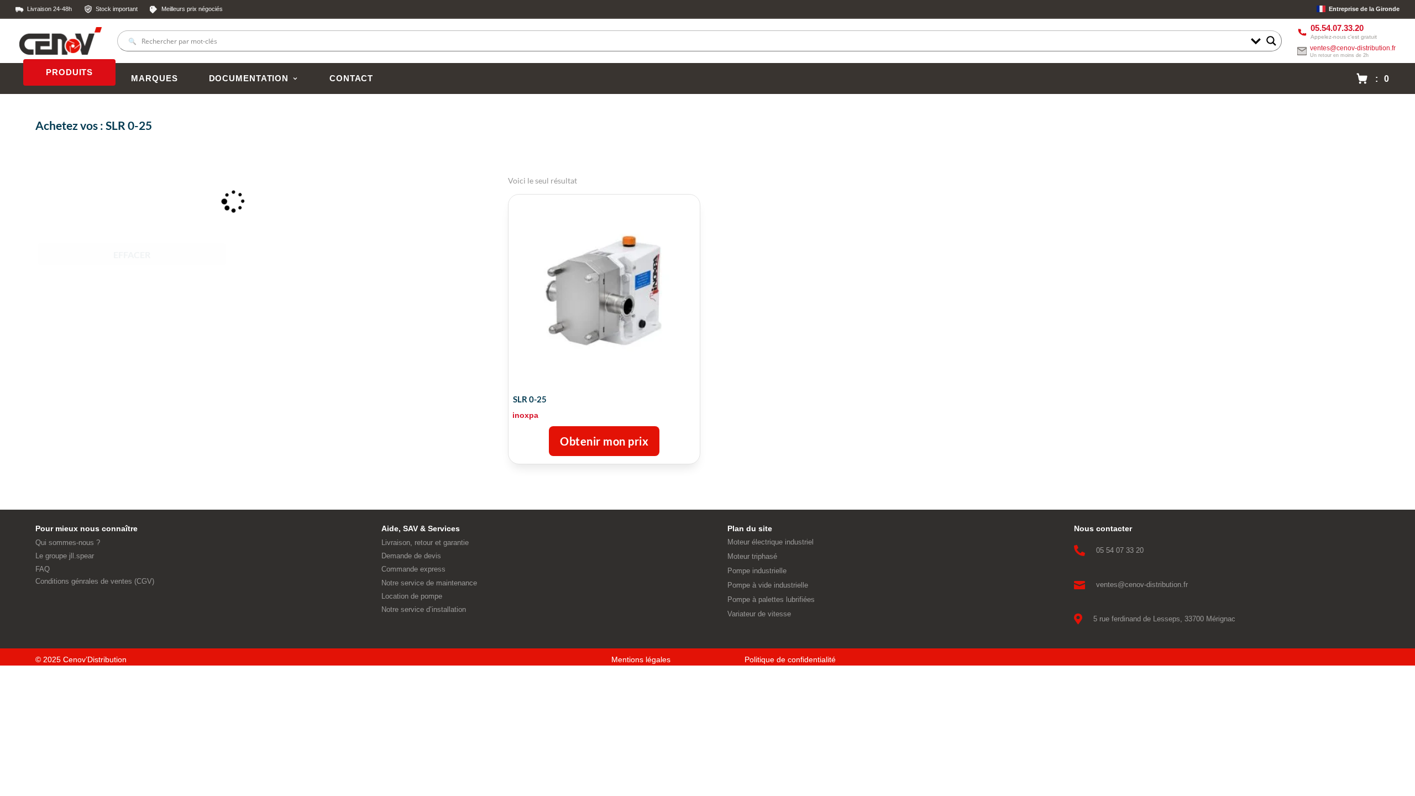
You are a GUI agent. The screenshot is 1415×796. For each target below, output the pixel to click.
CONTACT (351, 78)
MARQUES (154, 78)
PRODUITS (69, 72)
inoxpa (525, 415)
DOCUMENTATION (249, 78)
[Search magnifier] (1271, 41)
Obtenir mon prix (604, 441)
